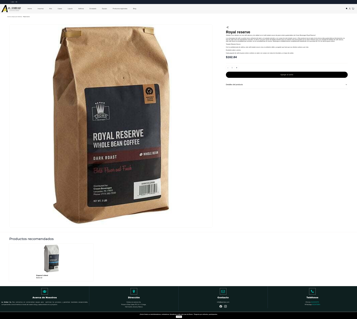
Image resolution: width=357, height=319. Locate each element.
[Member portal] (350, 9)
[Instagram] (225, 306)
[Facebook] (221, 306)
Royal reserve (26, 16)
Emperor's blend (42, 275)
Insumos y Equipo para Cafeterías (14, 16)
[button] (354, 9)
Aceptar (179, 316)
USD (12, 2)
